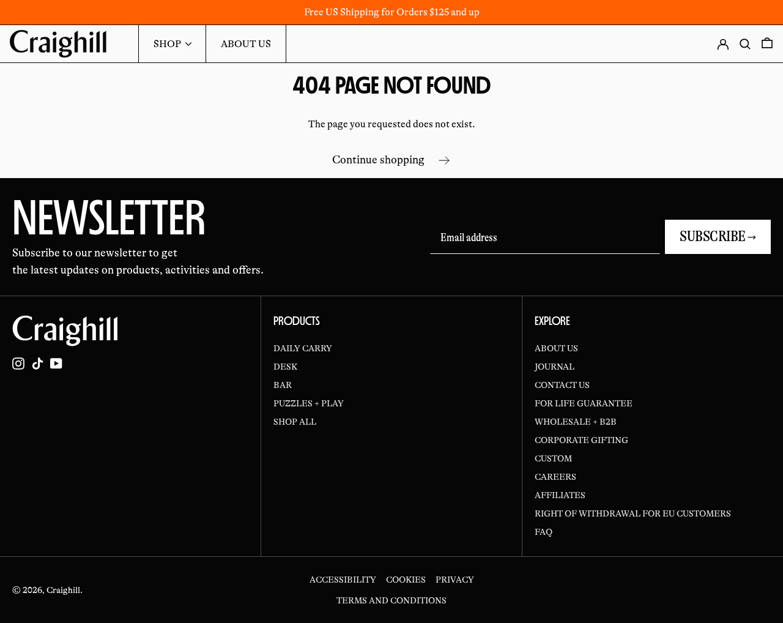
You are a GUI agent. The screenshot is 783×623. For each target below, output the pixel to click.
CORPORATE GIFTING (581, 440)
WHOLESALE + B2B (576, 422)
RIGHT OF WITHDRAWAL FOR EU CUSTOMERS (633, 513)
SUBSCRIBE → (718, 236)
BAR (282, 385)
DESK (285, 366)
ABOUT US (556, 348)
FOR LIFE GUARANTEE (584, 403)
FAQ (543, 532)
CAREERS (555, 477)
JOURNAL (554, 366)
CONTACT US (562, 385)
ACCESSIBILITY (343, 579)
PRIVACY (455, 579)
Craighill (63, 590)
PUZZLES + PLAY (308, 403)
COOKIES (406, 579)
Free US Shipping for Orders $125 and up (392, 12)
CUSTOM (553, 458)
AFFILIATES (560, 495)
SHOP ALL (294, 422)
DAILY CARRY (302, 348)
